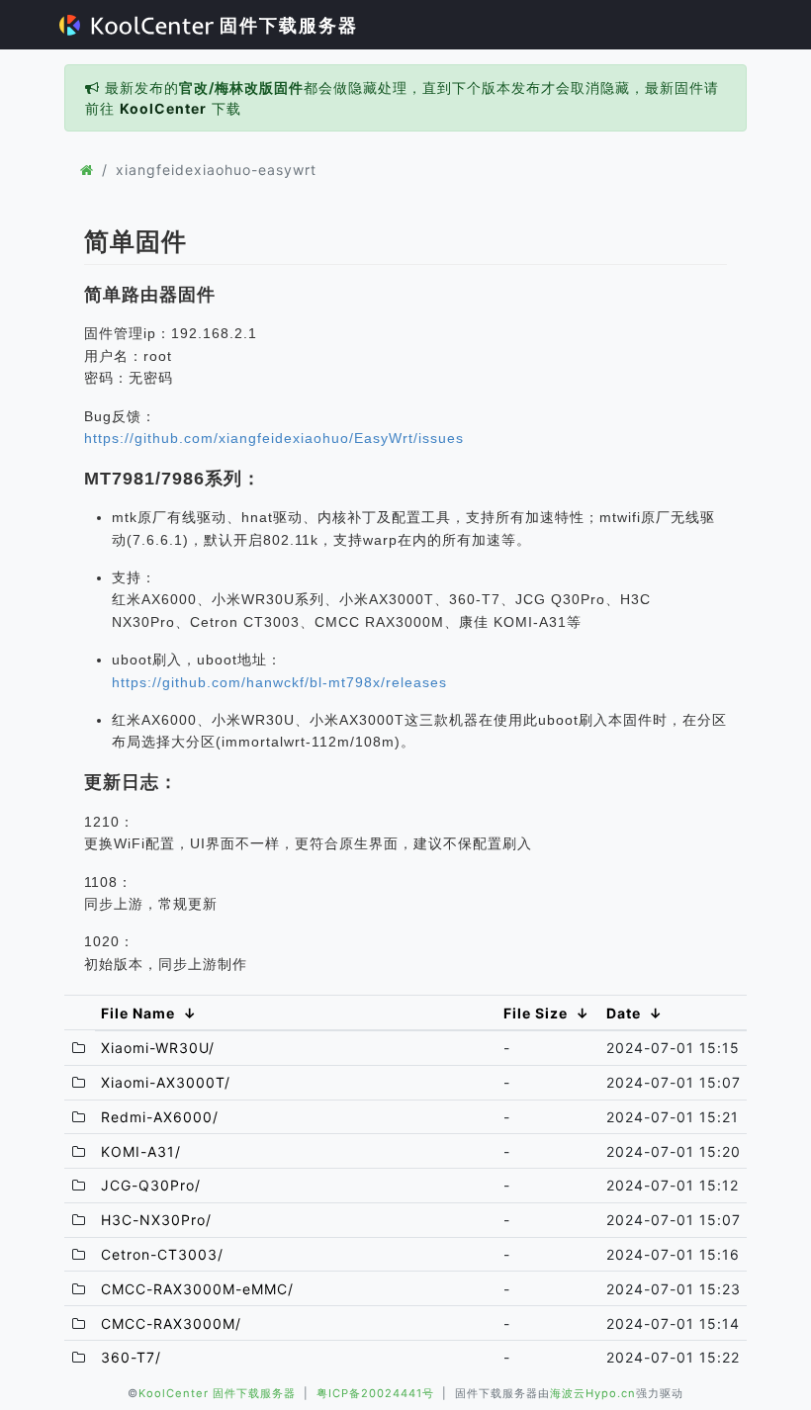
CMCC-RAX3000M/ (171, 1323)
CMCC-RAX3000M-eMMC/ (197, 1288)
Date (623, 1013)
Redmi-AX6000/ (160, 1116)
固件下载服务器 (286, 25)
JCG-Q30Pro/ (151, 1185)
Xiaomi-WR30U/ (158, 1047)
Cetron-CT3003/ (162, 1254)
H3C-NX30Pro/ (156, 1219)
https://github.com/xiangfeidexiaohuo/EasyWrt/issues (274, 438)
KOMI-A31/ (141, 1151)
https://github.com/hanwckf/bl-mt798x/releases (279, 682)
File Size (535, 1013)
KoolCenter (163, 108)
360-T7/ (131, 1357)
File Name (138, 1013)
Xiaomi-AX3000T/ (165, 1082)
